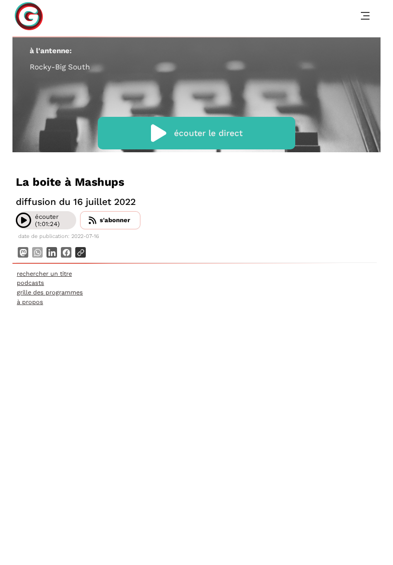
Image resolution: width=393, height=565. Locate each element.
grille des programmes (50, 292)
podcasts (30, 282)
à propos (30, 301)
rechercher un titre (44, 273)
